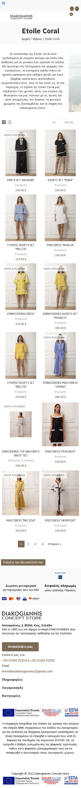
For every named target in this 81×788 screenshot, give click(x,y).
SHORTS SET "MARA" (60, 180)
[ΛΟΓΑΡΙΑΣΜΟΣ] (77, 17)
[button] (20, 646)
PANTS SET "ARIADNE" (21, 180)
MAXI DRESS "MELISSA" (20, 520)
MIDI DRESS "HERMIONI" (60, 520)
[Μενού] (4, 17)
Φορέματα (21, 185)
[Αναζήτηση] (63, 17)
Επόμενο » (54, 544)
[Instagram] (77, 8)
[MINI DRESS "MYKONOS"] (60, 424)
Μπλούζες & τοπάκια (20, 460)
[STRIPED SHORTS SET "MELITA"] (21, 217)
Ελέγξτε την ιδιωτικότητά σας (23, 562)
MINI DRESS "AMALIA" (60, 245)
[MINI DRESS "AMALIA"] (60, 217)
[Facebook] (72, 8)
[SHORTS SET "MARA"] (60, 153)
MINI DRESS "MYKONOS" (60, 451)
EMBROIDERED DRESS (20, 314)
